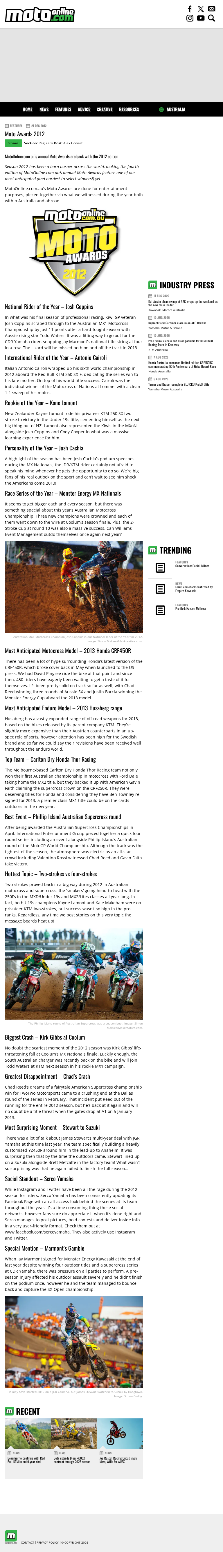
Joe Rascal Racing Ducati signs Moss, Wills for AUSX (118, 1460)
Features (63, 109)
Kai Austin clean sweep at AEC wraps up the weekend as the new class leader (182, 303)
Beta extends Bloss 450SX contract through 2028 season (72, 1460)
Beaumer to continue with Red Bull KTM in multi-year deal (26, 1460)
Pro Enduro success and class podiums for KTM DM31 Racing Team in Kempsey (180, 343)
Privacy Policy (48, 1542)
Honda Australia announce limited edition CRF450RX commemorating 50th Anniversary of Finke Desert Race (182, 364)
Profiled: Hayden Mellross (190, 608)
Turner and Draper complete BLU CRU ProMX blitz (178, 384)
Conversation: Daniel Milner (192, 565)
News (43, 109)
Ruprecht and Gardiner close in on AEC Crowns (177, 323)
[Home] (40, 14)
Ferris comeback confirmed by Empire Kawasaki (194, 589)
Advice (84, 109)
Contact (27, 1542)
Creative (104, 109)
